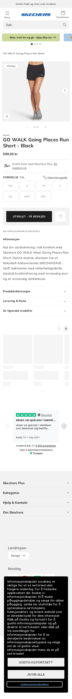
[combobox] (36, 24)
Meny (7, 17)
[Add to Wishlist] (60, 216)
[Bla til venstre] (26, 127)
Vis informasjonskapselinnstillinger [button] (34, 684)
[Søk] (64, 24)
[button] (62, 14)
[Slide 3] (37, 44)
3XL (43, 196)
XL (11, 196)
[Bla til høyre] (45, 127)
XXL (27, 196)
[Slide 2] (34, 44)
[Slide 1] (32, 44)
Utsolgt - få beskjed (29, 216)
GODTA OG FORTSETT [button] (36, 662)
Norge (15, 555)
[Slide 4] (40, 44)
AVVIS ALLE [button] (36, 674)
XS (11, 185)
